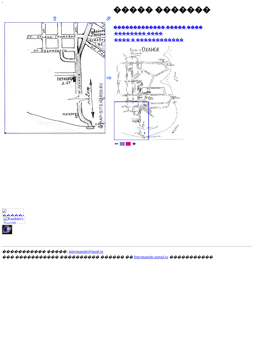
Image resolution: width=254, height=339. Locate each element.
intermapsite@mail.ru (86, 251)
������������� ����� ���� (158, 27)
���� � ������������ (149, 40)
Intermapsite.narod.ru (151, 257)
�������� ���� (138, 33)
